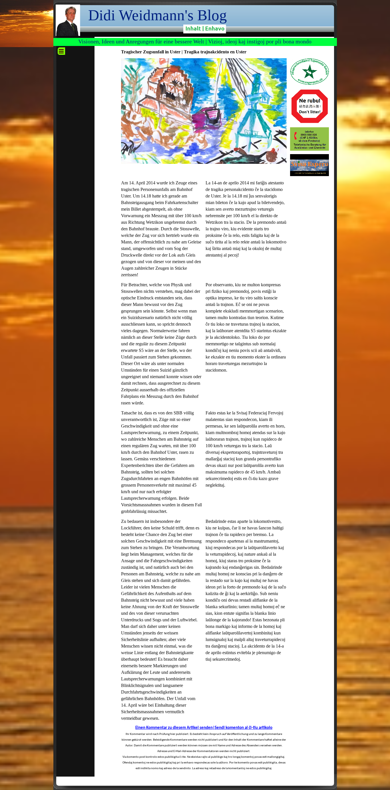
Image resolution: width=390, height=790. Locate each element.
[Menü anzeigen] (61, 51)
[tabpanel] (161, 229)
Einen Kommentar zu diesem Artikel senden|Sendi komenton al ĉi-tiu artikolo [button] (203, 728)
